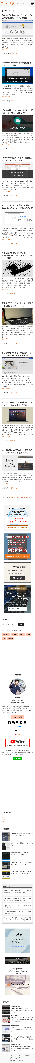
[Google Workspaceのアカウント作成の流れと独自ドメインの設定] (17, 35)
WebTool (14, 634)
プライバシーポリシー (17, 1055)
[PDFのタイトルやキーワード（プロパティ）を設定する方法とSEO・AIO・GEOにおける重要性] (6, 1019)
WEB (3, 819)
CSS (4, 638)
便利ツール (13, 53)
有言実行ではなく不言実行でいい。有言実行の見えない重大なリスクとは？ (17, 906)
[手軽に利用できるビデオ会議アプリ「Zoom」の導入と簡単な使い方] (17, 373)
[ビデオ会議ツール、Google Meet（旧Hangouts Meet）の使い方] (17, 130)
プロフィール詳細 (17, 717)
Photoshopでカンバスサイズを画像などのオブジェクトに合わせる (22, 863)
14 (12, 497)
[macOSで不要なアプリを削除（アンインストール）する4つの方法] (17, 423)
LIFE (3, 817)
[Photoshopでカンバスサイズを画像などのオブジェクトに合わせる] (6, 865)
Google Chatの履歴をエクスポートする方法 (22, 844)
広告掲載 (27, 1055)
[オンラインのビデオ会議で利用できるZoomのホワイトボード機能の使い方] (17, 226)
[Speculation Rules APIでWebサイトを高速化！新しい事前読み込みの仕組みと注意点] (6, 1009)
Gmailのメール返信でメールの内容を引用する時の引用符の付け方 (22, 834)
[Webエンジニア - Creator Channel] (17, 743)
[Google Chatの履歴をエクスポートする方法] (6, 846)
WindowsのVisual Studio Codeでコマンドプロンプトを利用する (22, 853)
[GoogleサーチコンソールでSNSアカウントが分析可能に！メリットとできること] (6, 1029)
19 (24, 497)
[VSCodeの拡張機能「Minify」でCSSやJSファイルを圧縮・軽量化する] (6, 875)
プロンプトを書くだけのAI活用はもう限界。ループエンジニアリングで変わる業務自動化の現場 (17, 899)
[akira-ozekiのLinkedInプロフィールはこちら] (21, 723)
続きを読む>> (6, 49)
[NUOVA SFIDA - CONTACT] (17, 994)
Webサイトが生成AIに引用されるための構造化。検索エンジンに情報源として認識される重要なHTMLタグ (17, 918)
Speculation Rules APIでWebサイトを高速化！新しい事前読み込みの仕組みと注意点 (22, 1010)
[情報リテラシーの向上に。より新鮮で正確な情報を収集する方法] (17, 323)
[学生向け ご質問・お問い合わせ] (17, 963)
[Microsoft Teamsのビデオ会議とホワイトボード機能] (17, 83)
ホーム (7, 1055)
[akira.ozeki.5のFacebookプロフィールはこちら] (9, 723)
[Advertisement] (17, 656)
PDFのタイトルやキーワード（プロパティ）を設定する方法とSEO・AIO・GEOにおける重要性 (22, 1020)
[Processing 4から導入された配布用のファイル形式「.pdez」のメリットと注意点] (6, 1038)
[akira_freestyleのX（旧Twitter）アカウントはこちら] (13, 723)
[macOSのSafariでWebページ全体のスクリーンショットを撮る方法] (17, 470)
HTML (28, 634)
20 (27, 497)
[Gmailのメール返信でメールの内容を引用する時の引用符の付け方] (6, 837)
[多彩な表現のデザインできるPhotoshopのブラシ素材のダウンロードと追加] (17, 276)
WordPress (6, 634)
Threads (17, 730)
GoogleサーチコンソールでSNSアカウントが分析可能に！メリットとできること (22, 1029)
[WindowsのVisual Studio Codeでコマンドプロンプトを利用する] (6, 856)
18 (22, 497)
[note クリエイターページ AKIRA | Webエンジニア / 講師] (17, 952)
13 (9, 497)
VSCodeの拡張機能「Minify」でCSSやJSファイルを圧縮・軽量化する (22, 873)
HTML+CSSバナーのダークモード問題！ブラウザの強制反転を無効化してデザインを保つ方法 (22, 1048)
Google (22, 634)
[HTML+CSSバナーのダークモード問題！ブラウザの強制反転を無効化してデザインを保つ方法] (6, 1048)
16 (17, 497)
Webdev (10, 638)
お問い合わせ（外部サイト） (17, 1058)
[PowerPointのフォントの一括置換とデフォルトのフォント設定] (17, 178)
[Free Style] (8, 5)
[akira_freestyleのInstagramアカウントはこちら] (17, 723)
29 (16, 499)
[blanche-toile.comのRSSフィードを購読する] (25, 723)
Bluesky (17, 726)
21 (29, 497)
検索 (21, 624)
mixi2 (17, 734)
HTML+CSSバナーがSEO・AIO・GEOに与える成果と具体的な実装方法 (17, 912)
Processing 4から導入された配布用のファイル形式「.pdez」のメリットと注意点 (22, 1039)
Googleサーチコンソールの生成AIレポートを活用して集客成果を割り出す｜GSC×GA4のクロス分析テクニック (17, 892)
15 (14, 497)
